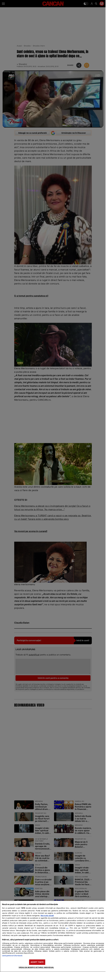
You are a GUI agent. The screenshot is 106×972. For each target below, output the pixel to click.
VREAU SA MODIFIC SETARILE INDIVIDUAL (36, 967)
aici (67, 928)
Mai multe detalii (47, 916)
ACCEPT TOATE (37, 962)
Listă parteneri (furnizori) (12, 956)
